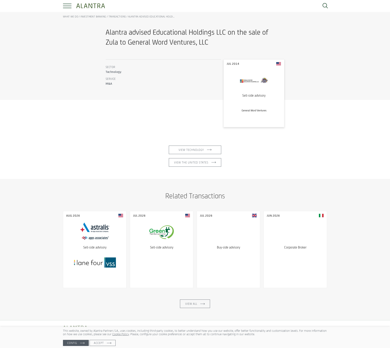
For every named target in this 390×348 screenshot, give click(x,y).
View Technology (191, 149)
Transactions (117, 16)
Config (72, 343)
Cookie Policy (120, 334)
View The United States (191, 162)
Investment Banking (93, 16)
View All (191, 303)
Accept (99, 343)
